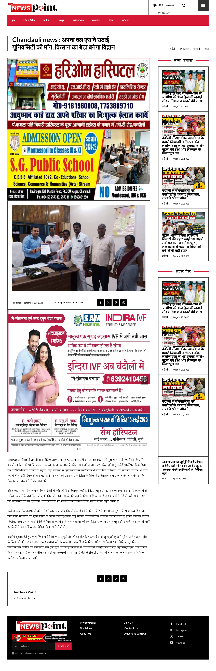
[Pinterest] (116, 302)
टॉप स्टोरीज (184, 48)
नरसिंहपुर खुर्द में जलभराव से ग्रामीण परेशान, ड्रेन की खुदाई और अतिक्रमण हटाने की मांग (182, 97)
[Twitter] (108, 302)
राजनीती (196, 48)
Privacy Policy (42, 653)
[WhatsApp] (123, 302)
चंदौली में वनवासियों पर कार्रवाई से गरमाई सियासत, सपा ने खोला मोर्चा (181, 194)
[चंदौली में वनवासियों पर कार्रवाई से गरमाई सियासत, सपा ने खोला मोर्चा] (183, 178)
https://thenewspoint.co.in (23, 598)
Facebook (181, 624)
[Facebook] (100, 302)
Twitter (180, 636)
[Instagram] (172, 630)
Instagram (181, 630)
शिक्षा (207, 48)
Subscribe (63, 646)
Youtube (180, 642)
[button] (183, 5)
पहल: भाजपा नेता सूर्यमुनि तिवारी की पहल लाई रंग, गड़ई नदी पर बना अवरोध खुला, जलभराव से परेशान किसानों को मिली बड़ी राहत (182, 243)
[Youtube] (172, 643)
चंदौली (172, 48)
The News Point (24, 592)
